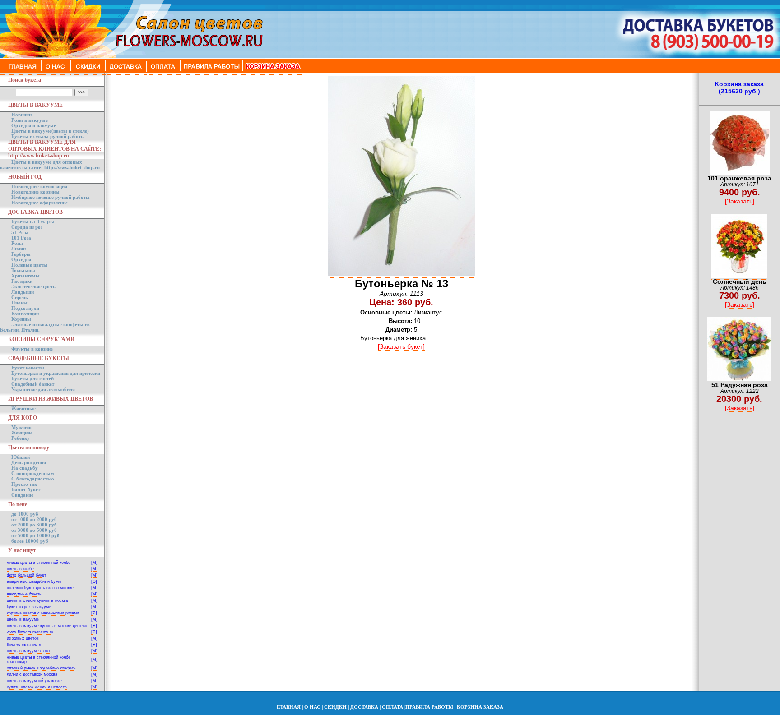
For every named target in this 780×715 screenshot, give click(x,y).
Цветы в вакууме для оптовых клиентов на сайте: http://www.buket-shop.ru (50, 164)
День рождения (28, 462)
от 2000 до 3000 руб (34, 524)
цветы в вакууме (23, 619)
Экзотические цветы (34, 286)
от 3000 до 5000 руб (34, 530)
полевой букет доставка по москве (40, 588)
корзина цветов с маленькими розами (43, 613)
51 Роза (19, 232)
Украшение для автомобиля (43, 389)
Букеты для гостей (32, 378)
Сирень (19, 297)
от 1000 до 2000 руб (34, 519)
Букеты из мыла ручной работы (48, 136)
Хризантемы (25, 275)
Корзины (21, 319)
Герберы (21, 254)
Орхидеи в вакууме (33, 125)
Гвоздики (21, 281)
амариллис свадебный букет (34, 581)
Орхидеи (21, 259)
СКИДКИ (335, 707)
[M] (94, 562)
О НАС (312, 707)
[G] (94, 581)
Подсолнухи (25, 308)
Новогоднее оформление (39, 202)
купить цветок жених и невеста (37, 687)
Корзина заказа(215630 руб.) (739, 87)
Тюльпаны (23, 270)
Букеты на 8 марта (33, 221)
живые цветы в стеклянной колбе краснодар (38, 659)
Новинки (21, 114)
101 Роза (21, 237)
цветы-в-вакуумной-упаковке (34, 680)
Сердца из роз (26, 227)
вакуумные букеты (24, 594)
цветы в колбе (20, 569)
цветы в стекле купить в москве (37, 600)
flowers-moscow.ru (24, 644)
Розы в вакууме (29, 120)
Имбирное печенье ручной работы (50, 197)
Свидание (22, 495)
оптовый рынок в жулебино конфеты (41, 668)
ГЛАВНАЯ (289, 707)
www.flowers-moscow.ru (30, 632)
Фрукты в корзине (32, 348)
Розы (17, 243)
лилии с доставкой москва (32, 674)
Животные (23, 408)
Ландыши (22, 292)
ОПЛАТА (392, 707)
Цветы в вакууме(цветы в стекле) (50, 131)
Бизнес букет (25, 489)
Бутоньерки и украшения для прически (55, 373)
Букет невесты (27, 367)
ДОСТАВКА (364, 707)
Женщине (21, 432)
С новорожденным (32, 473)
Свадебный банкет (32, 384)
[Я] (94, 613)
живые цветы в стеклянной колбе (38, 562)
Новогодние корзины (35, 191)
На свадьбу (24, 468)
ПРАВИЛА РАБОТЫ (429, 707)
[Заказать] (739, 201)
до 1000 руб (24, 514)
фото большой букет (26, 575)
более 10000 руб (29, 541)
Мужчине (21, 427)
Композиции (25, 313)
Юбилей (20, 457)
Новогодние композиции (39, 186)
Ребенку (20, 438)
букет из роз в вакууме (29, 606)
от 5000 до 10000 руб (35, 535)
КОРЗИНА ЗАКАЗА (480, 707)
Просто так (24, 484)
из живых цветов (23, 638)
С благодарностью (32, 478)
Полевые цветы (29, 265)
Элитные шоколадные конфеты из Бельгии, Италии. (44, 327)
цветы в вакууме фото (28, 651)
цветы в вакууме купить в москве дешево (47, 625)
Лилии (18, 248)
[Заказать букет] (401, 346)
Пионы (19, 302)
